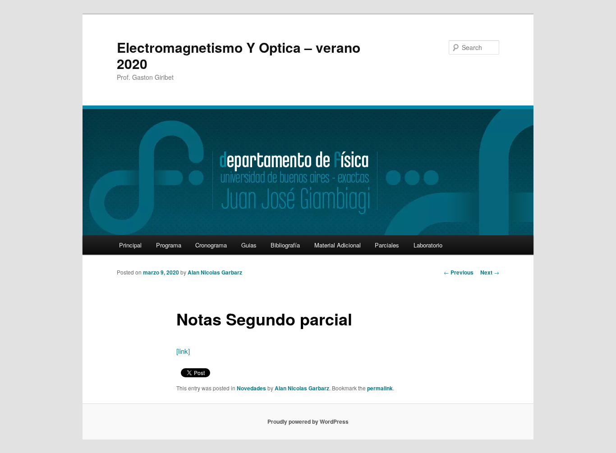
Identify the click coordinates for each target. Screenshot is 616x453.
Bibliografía (285, 245)
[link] (183, 351)
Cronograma (211, 245)
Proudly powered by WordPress (308, 421)
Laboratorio (428, 245)
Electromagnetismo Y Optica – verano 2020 (238, 55)
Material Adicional (337, 245)
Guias (249, 245)
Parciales (387, 245)
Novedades (251, 388)
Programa (168, 245)
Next (489, 272)
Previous (458, 272)
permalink (380, 388)
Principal (130, 245)
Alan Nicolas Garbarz (215, 272)
